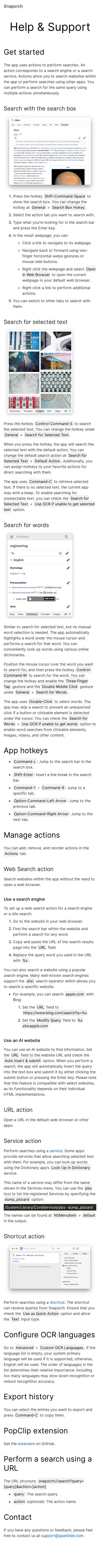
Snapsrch (13, 6)
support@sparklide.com (62, 1535)
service (56, 1150)
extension (26, 1443)
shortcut (57, 1302)
